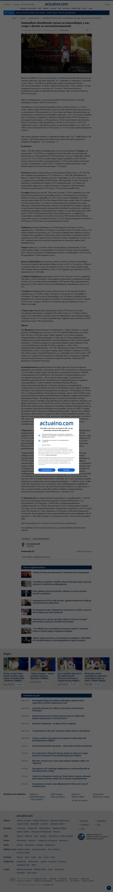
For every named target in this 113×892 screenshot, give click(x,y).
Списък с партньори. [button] (51, 455)
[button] (56, 445)
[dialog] (56, 446)
